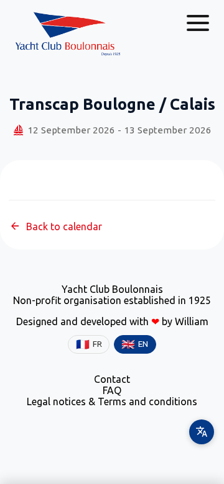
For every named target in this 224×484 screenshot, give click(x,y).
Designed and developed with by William (112, 321)
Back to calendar (55, 226)
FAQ (112, 390)
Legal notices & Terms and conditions (112, 401)
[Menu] (198, 23)
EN (135, 344)
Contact (112, 379)
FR (89, 344)
